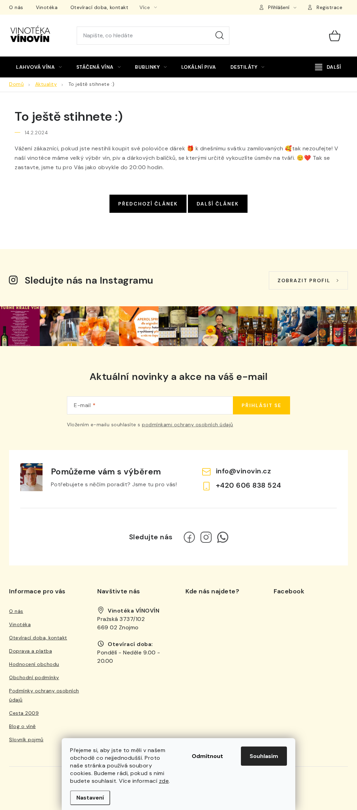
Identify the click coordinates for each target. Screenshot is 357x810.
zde (164, 781)
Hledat (219, 36)
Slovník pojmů (26, 739)
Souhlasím (264, 756)
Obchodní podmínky (34, 677)
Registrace (329, 7)
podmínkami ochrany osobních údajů (187, 424)
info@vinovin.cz (243, 470)
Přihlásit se (261, 405)
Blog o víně (22, 726)
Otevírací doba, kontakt (99, 7)
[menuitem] (39, 67)
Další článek (218, 204)
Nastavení (90, 797)
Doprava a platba (30, 651)
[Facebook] (189, 537)
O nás (16, 7)
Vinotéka (47, 7)
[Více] (328, 67)
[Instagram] (206, 537)
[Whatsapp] (222, 537)
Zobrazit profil (304, 280)
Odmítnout (207, 756)
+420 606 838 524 (248, 485)
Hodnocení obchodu (34, 664)
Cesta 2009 (24, 713)
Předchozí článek (148, 204)
